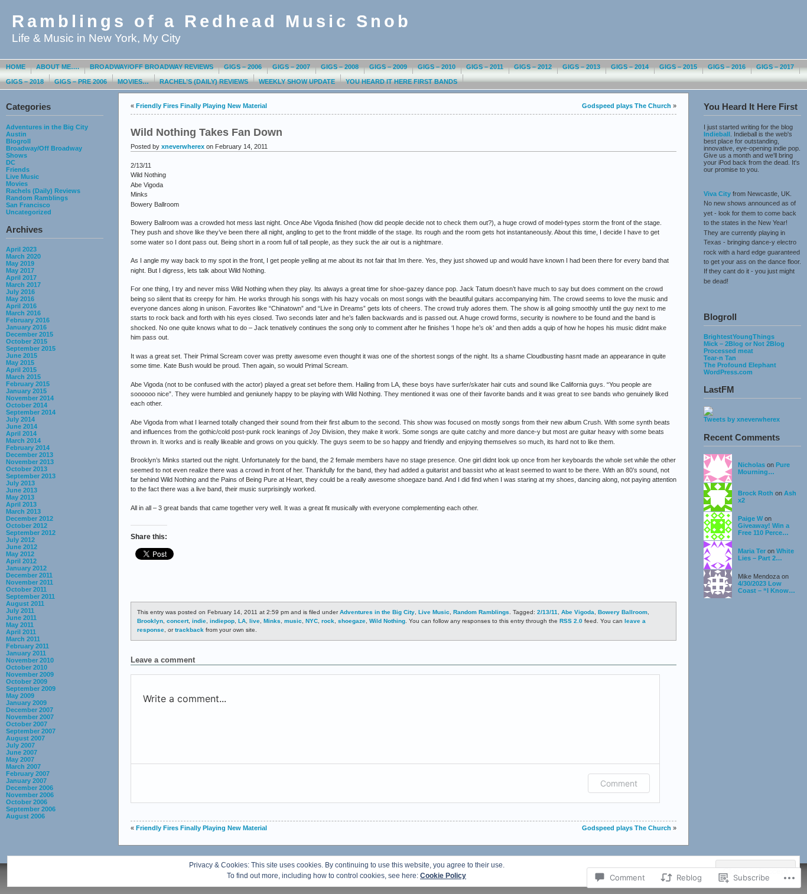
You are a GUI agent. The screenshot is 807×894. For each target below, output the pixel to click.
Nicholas (751, 464)
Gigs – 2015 (678, 66)
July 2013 (20, 483)
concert (177, 621)
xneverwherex (182, 146)
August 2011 (25, 603)
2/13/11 (547, 612)
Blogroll (18, 141)
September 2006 (31, 809)
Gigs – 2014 (630, 66)
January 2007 (26, 780)
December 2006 (29, 787)
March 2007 (23, 766)
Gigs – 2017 (775, 66)
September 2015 (31, 348)
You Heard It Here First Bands (401, 81)
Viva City (717, 193)
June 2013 (21, 490)
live (254, 621)
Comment (618, 783)
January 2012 (26, 568)
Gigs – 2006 (243, 66)
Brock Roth (755, 493)
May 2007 (20, 759)
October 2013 (26, 468)
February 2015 (28, 383)
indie (199, 621)
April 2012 (21, 561)
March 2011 (23, 638)
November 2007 (30, 716)
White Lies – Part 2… (766, 554)
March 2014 (23, 440)
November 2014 (30, 398)
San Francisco (28, 204)
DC (10, 162)
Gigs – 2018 (25, 81)
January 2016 (26, 327)
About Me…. (57, 66)
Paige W (750, 518)
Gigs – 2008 (340, 66)
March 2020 (23, 256)
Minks (272, 621)
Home (15, 66)
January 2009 (26, 702)
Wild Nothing (387, 621)
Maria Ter (752, 550)
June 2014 (21, 426)
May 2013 (20, 497)
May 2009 (20, 695)
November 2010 (30, 660)
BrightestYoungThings (739, 336)
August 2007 (25, 738)
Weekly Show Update (297, 81)
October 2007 (26, 723)
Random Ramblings (37, 197)
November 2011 (29, 582)
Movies (17, 183)
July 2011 (20, 610)
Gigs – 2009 (388, 66)
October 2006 (26, 801)
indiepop (222, 621)
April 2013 (21, 504)
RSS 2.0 (571, 621)
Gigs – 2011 (484, 66)
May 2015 (20, 362)
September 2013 (31, 475)
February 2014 (28, 447)
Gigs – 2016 (727, 66)
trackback (189, 630)
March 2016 (23, 313)
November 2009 (30, 674)
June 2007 (21, 752)
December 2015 (29, 334)
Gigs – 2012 (533, 66)
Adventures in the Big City (47, 126)
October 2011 (26, 589)
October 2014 (26, 405)
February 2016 (28, 320)
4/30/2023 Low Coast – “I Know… (766, 587)
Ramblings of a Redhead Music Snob (211, 21)
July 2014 (20, 419)
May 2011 (20, 624)
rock (327, 621)
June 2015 (21, 355)
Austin (16, 134)
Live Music (22, 176)
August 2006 (25, 816)
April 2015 (21, 369)
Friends (18, 169)
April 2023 (21, 249)
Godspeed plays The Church (626, 105)
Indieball (717, 134)
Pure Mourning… (764, 468)
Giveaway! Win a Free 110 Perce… (763, 529)
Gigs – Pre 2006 (80, 81)
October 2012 (26, 525)
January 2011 (26, 653)
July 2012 (20, 539)
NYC (311, 621)
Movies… (133, 81)
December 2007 (29, 709)
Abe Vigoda (577, 612)
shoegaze (352, 621)
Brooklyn (150, 621)
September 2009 (31, 688)
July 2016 (20, 291)
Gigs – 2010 (436, 66)
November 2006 (30, 794)
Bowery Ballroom (622, 612)
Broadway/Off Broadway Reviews (151, 66)
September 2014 (31, 412)
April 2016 (21, 305)
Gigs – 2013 (581, 66)
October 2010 (26, 667)
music (293, 621)
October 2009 (26, 681)
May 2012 (20, 553)
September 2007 (31, 731)
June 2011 (21, 617)
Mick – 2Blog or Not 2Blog (744, 343)
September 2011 (30, 596)
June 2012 (21, 546)
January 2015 (26, 390)
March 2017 (23, 284)
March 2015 (23, 376)
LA (242, 621)
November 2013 (30, 461)
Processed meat (728, 350)
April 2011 (21, 631)
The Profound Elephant (740, 364)
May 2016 (20, 298)
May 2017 (20, 270)
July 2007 (20, 745)
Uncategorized (28, 212)
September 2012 (31, 532)
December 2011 (29, 575)
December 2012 (29, 518)
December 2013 (29, 454)
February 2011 (27, 646)
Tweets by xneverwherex (742, 419)
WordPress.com (728, 372)
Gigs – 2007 (291, 66)
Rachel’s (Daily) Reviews (204, 81)
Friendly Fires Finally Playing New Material (201, 105)
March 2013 (23, 511)
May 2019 (20, 263)
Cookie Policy (443, 876)
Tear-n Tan (720, 357)
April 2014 (21, 433)
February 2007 (28, 773)
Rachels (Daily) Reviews (43, 190)
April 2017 (21, 277)
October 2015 (26, 341)
